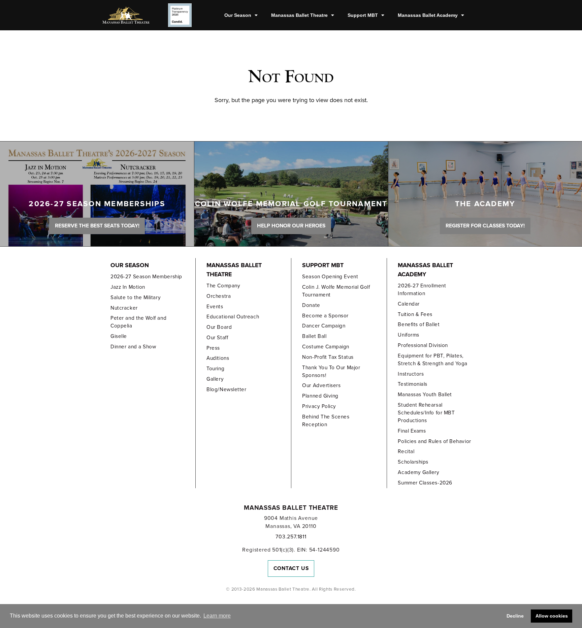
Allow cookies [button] (552, 616)
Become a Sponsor (325, 316)
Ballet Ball (314, 336)
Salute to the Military (135, 297)
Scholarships (413, 462)
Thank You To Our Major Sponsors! (331, 371)
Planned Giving (320, 396)
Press (213, 348)
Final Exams (412, 431)
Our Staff (217, 338)
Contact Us (291, 568)
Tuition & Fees (415, 314)
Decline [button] (515, 616)
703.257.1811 (291, 537)
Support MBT (363, 15)
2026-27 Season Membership (146, 277)
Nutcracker (123, 308)
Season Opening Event (330, 277)
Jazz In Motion (127, 287)
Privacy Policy (319, 406)
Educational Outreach (232, 317)
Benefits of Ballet (419, 324)
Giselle (118, 336)
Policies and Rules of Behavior (434, 441)
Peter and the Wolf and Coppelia (138, 322)
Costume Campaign (325, 347)
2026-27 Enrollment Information (422, 289)
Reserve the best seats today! (97, 226)
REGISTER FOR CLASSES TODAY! (485, 226)
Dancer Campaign (323, 326)
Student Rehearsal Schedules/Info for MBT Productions (426, 412)
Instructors (411, 374)
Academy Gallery (418, 472)
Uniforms (408, 335)
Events (214, 307)
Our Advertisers (321, 385)
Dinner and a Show (133, 347)
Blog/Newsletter (226, 389)
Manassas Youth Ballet (425, 394)
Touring (215, 369)
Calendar (408, 304)
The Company (223, 286)
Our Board (219, 327)
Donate (311, 305)
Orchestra (218, 296)
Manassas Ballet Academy (428, 15)
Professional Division (423, 345)
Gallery (215, 379)
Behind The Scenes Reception (325, 421)
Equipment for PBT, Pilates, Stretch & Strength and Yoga (432, 360)
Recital (406, 451)
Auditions (217, 358)
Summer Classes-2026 (425, 483)
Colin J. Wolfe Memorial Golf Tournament (336, 291)
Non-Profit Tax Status (327, 357)
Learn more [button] (217, 616)
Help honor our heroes (291, 226)
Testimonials (412, 384)
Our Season (237, 15)
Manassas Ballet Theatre (299, 15)
